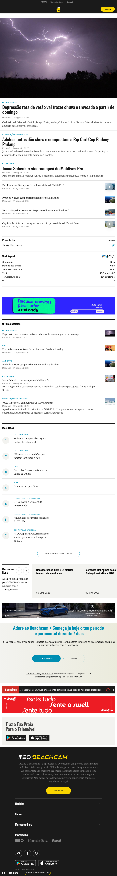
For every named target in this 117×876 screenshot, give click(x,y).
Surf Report (8, 256)
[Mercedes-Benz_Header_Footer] (57, 2)
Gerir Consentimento (24, 869)
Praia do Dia (8, 240)
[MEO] (44, 2)
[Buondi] (70, 2)
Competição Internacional (16, 135)
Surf (4, 346)
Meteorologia (9, 103)
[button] (19, 571)
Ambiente (7, 361)
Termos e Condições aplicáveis (39, 673)
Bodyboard (8, 164)
